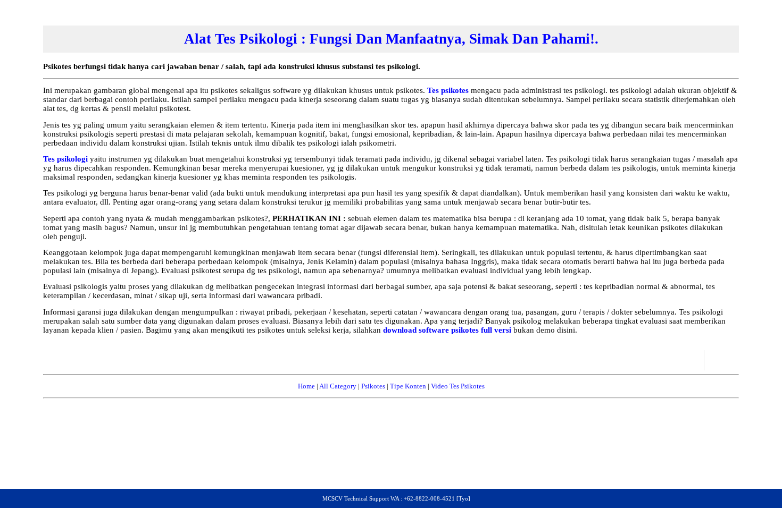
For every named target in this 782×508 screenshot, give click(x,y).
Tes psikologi (66, 159)
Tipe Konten (408, 386)
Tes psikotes (449, 90)
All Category (337, 386)
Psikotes (373, 386)
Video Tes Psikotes (458, 386)
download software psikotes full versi (448, 330)
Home (306, 386)
